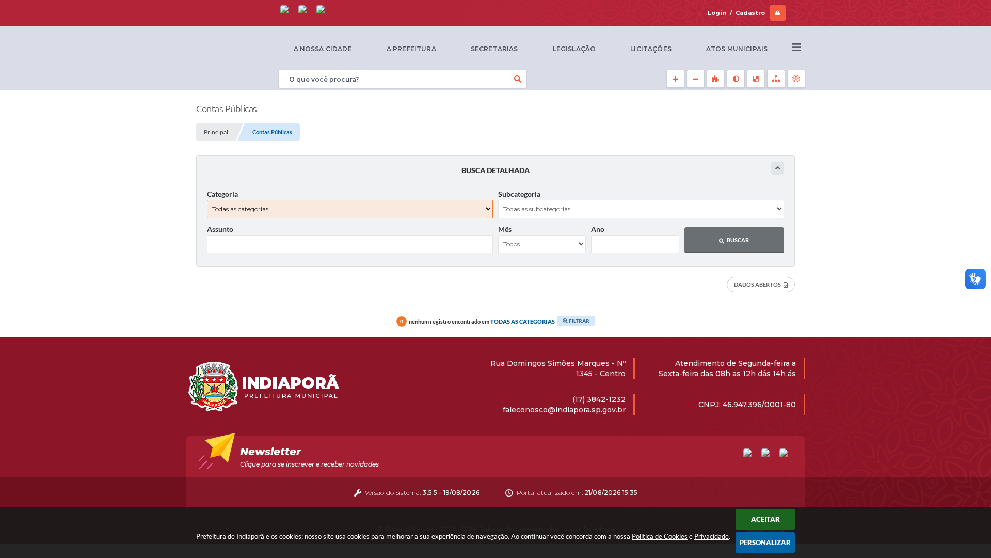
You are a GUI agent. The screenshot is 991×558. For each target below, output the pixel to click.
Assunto (220, 229)
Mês (505, 229)
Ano (597, 229)
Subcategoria (519, 194)
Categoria (222, 194)
